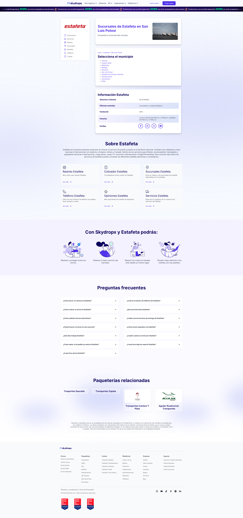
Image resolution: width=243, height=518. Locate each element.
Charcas (104, 61)
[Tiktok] (166, 491)
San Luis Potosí (116, 52)
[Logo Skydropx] (74, 3)
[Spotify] (175, 491)
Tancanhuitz (106, 79)
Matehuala (105, 65)
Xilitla (103, 81)
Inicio (100, 52)
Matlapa (104, 67)
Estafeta (106, 52)
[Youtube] (161, 491)
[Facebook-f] (171, 491)
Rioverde (105, 70)
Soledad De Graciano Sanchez (112, 74)
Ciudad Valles (106, 63)
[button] (91, 3)
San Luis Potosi (107, 72)
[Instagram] (157, 491)
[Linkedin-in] (180, 491)
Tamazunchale (107, 77)
